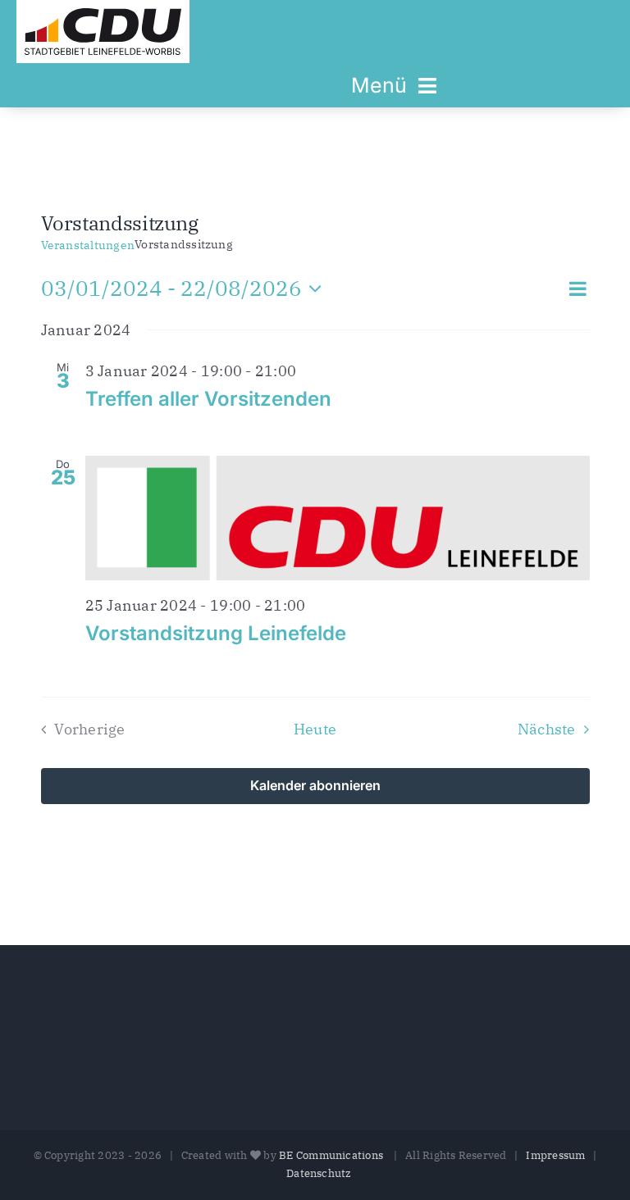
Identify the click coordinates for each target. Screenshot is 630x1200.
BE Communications (332, 1155)
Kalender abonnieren (315, 786)
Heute (315, 729)
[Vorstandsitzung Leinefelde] (337, 518)
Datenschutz (319, 1173)
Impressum (555, 1155)
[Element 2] (103, 15)
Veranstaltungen (88, 245)
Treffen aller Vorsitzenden (208, 399)
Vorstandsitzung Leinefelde (215, 633)
